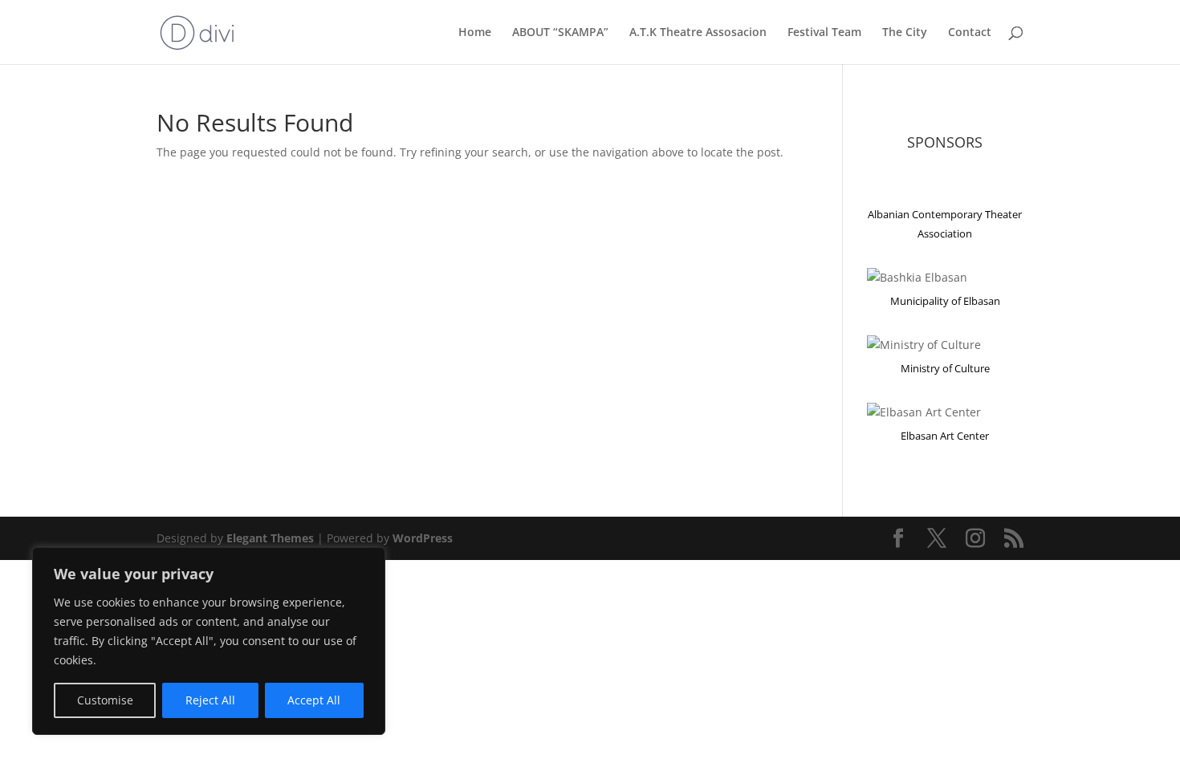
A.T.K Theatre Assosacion (698, 32)
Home (474, 32)
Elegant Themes (270, 538)
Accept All (313, 700)
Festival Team (824, 32)
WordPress (423, 538)
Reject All (210, 700)
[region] (208, 641)
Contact (969, 32)
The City (904, 32)
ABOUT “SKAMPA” (560, 32)
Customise (105, 700)
